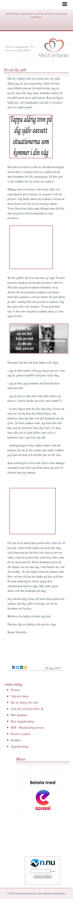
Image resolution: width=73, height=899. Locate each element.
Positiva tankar (21, 734)
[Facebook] (13, 667)
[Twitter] (17, 667)
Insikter (16, 740)
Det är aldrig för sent (24, 702)
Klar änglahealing (22, 721)
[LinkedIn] (21, 667)
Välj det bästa (20, 696)
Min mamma (19, 715)
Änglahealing (20, 746)
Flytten (15, 690)
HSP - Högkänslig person (27, 727)
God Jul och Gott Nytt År (27, 709)
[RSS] (25, 667)
